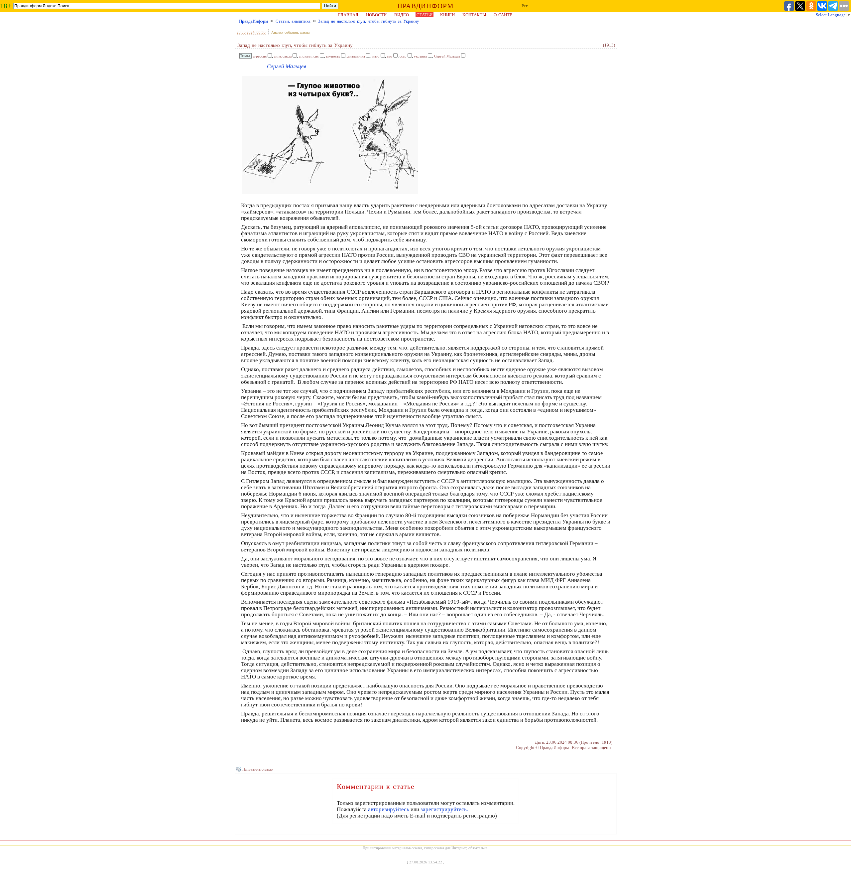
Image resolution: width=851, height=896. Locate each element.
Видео (401, 14)
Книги (447, 14)
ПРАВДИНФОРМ (425, 6)
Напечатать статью (257, 769)
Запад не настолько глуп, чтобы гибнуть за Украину (368, 21)
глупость (333, 56)
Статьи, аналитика (293, 21)
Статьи (424, 14)
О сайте (503, 14)
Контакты (474, 14)
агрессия (260, 56)
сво (389, 56)
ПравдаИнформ (253, 21)
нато (376, 56)
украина (420, 56)
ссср (403, 56)
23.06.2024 (246, 32)
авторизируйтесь (388, 809)
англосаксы (283, 56)
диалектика (356, 56)
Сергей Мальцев (447, 56)
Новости (376, 14)
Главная (348, 14)
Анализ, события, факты (290, 32)
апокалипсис (309, 56)
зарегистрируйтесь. (444, 809)
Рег (525, 5)
